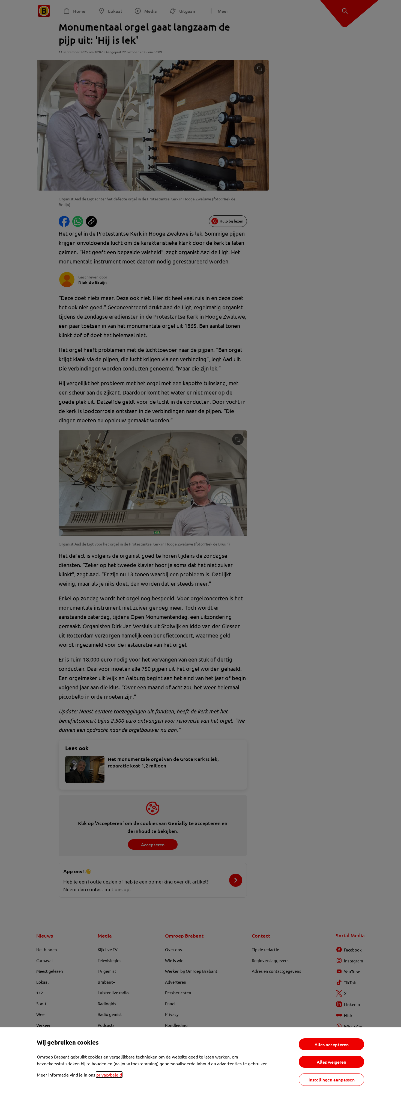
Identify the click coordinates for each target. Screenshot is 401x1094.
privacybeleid (109, 1074)
